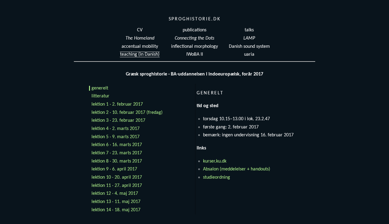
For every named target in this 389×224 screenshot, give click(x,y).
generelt (99, 88)
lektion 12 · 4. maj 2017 (114, 193)
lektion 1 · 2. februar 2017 (117, 104)
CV (140, 30)
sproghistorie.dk (195, 19)
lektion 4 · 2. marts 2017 (115, 128)
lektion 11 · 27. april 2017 (116, 185)
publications (194, 30)
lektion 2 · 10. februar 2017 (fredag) (127, 112)
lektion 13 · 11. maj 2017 (115, 201)
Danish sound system (249, 46)
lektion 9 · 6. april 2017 (114, 169)
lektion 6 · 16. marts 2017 (116, 144)
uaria (249, 54)
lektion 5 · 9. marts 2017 (115, 137)
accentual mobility (140, 46)
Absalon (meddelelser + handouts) (236, 169)
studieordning (216, 177)
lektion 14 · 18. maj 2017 (115, 210)
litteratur (100, 96)
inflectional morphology (194, 46)
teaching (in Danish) (140, 54)
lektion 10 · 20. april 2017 (116, 177)
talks (249, 30)
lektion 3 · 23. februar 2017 (118, 120)
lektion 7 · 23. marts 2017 (116, 153)
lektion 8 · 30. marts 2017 (116, 161)
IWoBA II (194, 54)
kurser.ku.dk (214, 161)
